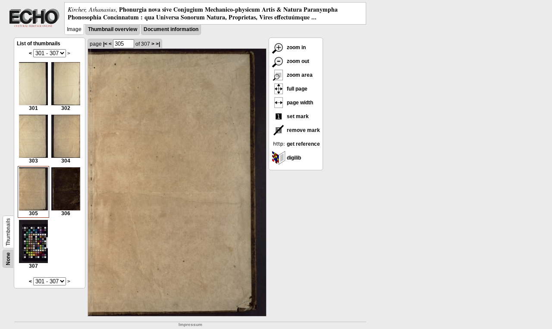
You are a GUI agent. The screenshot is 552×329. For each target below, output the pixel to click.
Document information (171, 29)
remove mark (302, 130)
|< (105, 44)
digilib (293, 158)
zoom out (297, 61)
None (8, 258)
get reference (302, 144)
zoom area (299, 75)
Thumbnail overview (112, 29)
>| (158, 44)
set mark (297, 116)
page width (299, 103)
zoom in (295, 47)
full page (296, 89)
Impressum (190, 324)
